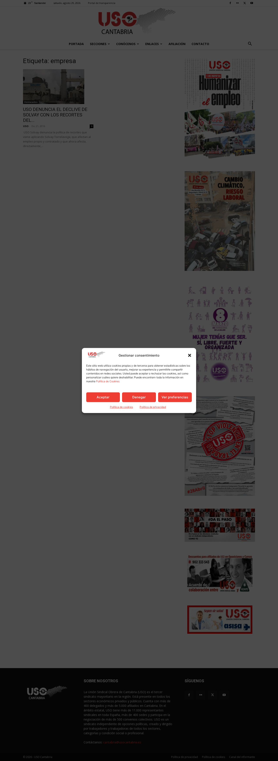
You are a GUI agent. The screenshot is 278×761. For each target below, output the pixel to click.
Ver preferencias (175, 397)
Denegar (139, 397)
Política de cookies (121, 407)
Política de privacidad (153, 407)
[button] (189, 355)
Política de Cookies (107, 381)
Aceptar (103, 397)
